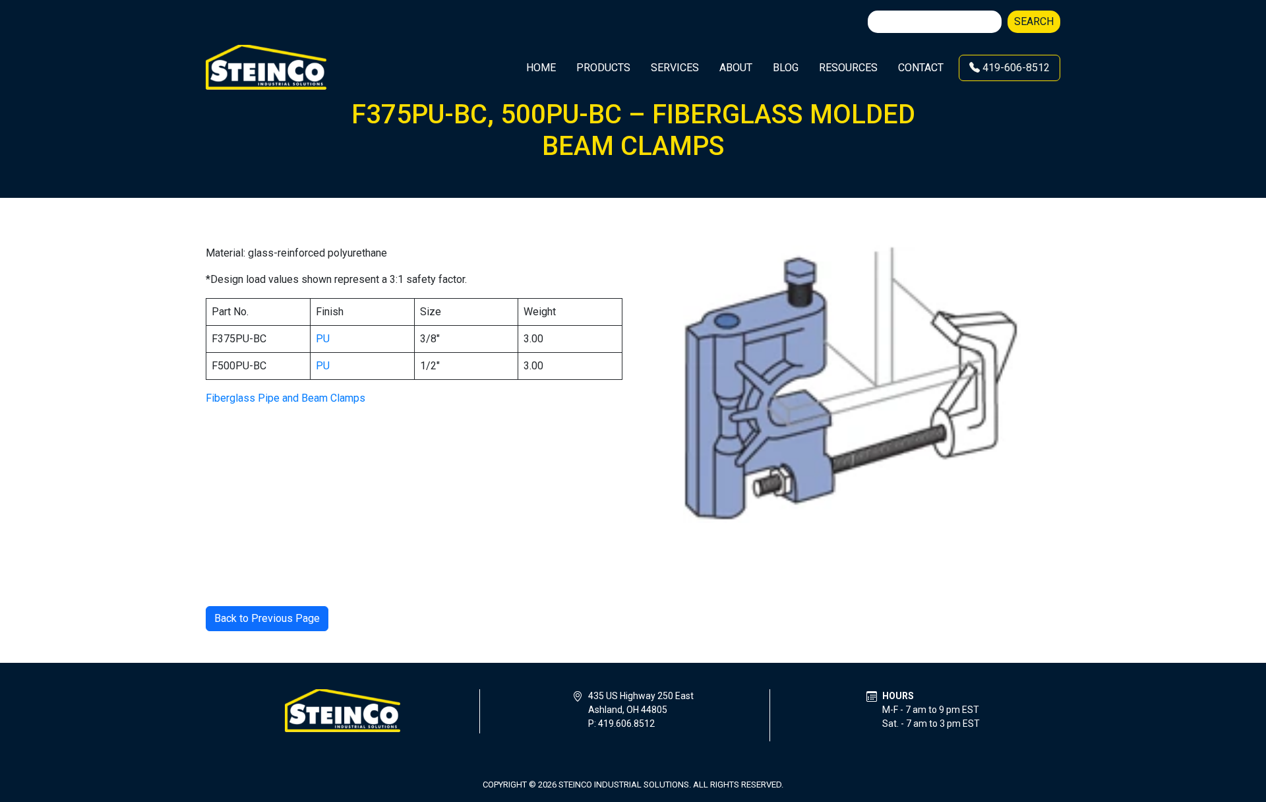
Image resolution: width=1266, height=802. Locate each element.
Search (1034, 21)
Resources (848, 67)
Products (603, 67)
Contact (921, 67)
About (735, 67)
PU (323, 338)
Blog (786, 67)
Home (541, 67)
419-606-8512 (1015, 67)
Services (675, 67)
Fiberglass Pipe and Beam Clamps (285, 398)
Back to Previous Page (267, 618)
